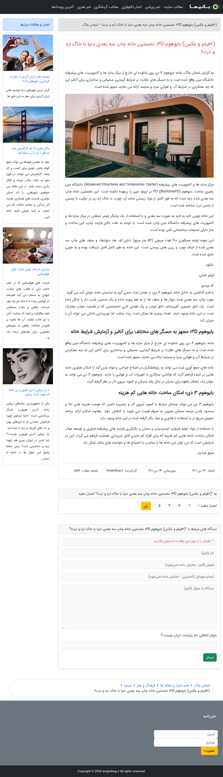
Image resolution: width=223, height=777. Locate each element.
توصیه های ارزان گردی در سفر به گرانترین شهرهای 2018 (29, 79)
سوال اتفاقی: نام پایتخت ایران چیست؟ (189, 635)
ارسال (210, 657)
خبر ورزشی (152, 7)
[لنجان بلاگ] (204, 7)
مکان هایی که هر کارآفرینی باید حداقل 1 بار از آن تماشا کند (30, 150)
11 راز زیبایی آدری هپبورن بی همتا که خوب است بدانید (29, 392)
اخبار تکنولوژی (132, 7)
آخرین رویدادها (63, 7)
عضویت (209, 750)
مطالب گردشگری (106, 7)
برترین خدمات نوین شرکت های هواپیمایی (30, 271)
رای (146, 506)
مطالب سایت (173, 7)
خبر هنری (84, 7)
